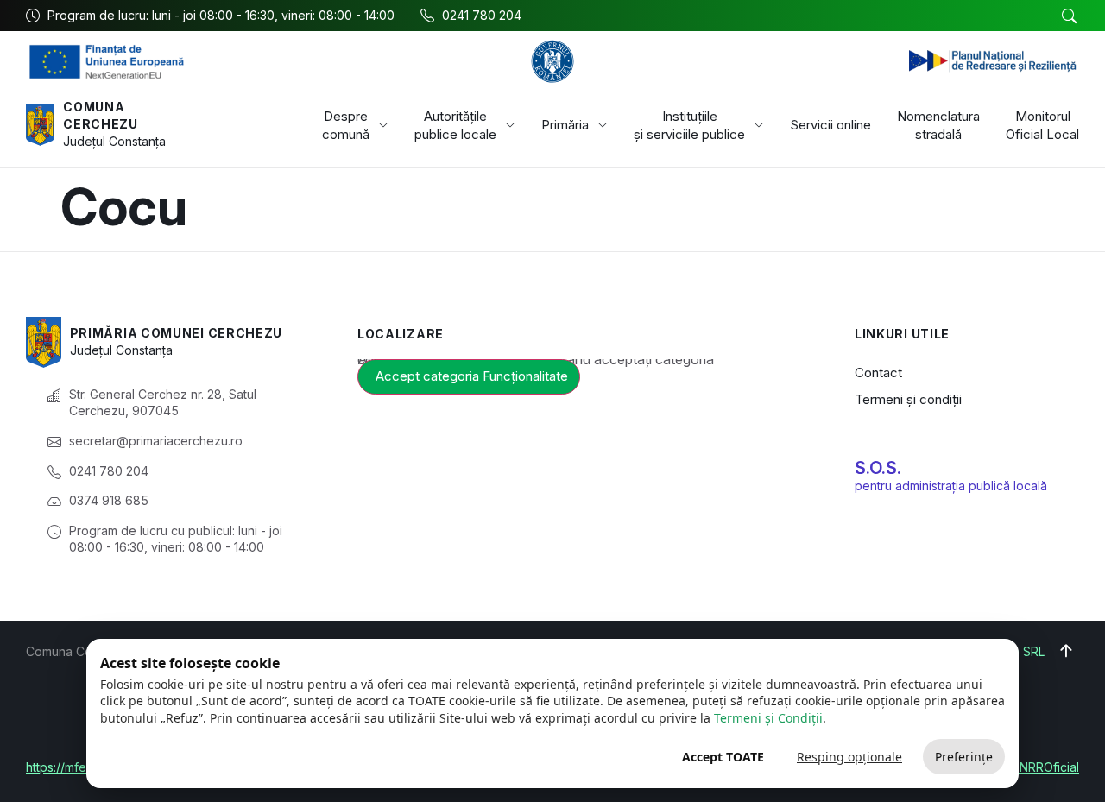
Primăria (565, 125)
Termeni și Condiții (768, 718)
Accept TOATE (723, 756)
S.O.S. (878, 468)
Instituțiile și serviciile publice (689, 125)
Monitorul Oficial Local (1042, 125)
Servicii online (830, 125)
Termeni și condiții (908, 399)
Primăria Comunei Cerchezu (176, 332)
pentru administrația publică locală (951, 485)
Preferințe (964, 756)
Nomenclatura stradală (938, 125)
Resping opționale (849, 756)
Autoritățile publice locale (455, 125)
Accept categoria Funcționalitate (472, 376)
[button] (1068, 16)
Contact (878, 372)
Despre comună (345, 125)
